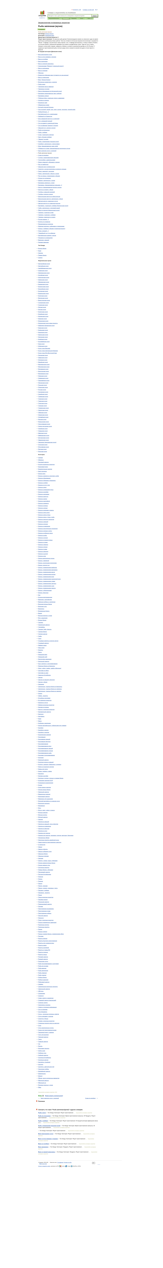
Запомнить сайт (77, 9)
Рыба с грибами (43, 1120)
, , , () (49, 668)
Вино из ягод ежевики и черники (48, 1138)
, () (53, 205)
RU (96, 9)
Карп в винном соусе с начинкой (50, 1098)
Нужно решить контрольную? (54, 1095)
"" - (46, 233)
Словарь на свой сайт (88, 9)
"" (44, 79)
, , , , (55, 835)
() (53, 75)
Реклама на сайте (68, 1162)
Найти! (95, 16)
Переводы (73, 18)
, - (50, 185)
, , (46, 517)
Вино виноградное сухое (45, 1133)
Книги (81, 18)
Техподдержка (60, 1162)
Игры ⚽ (90, 18)
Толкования (66, 18)
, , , (49, 764)
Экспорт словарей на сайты (44, 1166)
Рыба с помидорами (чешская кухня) (49, 1125)
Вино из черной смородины (46, 1152)
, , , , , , (56, 109)
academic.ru (42, 17)
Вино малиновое (43, 1147)
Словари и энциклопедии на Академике (62, 13)
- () (49, 210)
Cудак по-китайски (90, 1098)
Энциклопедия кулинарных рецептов (54, 18)
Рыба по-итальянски (44, 1116)
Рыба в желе (42, 1112)
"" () (51, 66)
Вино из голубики (43, 1143)
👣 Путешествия (43, 1163)
